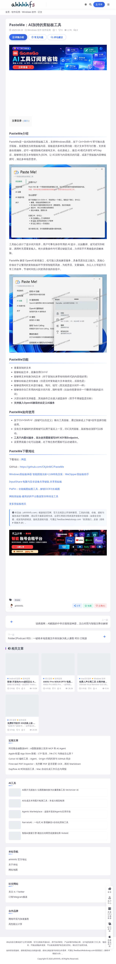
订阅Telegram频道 (18, 896)
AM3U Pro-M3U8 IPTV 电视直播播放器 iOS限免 (57, 683)
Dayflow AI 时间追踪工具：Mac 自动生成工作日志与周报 (37, 768)
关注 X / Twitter (16, 891)
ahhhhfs (19, 605)
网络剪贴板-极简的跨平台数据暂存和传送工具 (33, 496)
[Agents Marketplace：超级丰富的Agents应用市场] (15, 814)
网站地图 (13, 869)
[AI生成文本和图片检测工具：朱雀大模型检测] (15, 803)
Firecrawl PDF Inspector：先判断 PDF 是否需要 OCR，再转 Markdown (45, 763)
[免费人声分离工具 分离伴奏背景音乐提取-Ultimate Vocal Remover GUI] (93, 664)
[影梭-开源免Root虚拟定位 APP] (22, 664)
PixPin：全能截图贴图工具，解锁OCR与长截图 (34, 489)
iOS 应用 (48, 678)
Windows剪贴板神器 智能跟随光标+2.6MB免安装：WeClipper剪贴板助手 (49, 474)
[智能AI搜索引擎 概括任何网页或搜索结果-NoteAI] (15, 836)
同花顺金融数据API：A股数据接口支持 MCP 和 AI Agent (37, 748)
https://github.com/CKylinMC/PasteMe (42, 466)
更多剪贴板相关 (17, 503)
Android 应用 (14, 678)
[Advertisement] (58, 91)
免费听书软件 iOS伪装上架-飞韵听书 (21, 724)
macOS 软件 (86, 678)
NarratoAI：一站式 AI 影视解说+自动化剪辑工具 (45, 822)
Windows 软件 (29, 11)
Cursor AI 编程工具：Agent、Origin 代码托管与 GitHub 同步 (40, 758)
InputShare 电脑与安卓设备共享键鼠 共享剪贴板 (35, 481)
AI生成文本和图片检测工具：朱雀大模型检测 (43, 800)
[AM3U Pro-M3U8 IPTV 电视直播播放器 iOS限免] (57, 664)
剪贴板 (17, 600)
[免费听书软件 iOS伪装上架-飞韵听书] (22, 705)
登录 (100, 4)
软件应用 (16, 11)
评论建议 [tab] (58, 37)
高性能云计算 (15, 923)
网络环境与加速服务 (19, 918)
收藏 (90, 606)
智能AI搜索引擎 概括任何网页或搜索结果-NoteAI (45, 833)
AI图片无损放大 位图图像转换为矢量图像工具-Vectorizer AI (50, 789)
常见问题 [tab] (38, 37)
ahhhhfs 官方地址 (18, 859)
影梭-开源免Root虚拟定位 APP (21, 683)
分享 (78, 606)
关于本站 (13, 864)
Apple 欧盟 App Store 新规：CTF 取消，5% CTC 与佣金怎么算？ (41, 753)
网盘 (23, 459)
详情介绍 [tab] (19, 37)
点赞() (101, 606)
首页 (7, 11)
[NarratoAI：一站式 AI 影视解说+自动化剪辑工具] (15, 825)
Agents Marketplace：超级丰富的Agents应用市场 (46, 811)
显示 (26, 120)
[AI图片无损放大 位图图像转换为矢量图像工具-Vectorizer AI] (15, 792)
